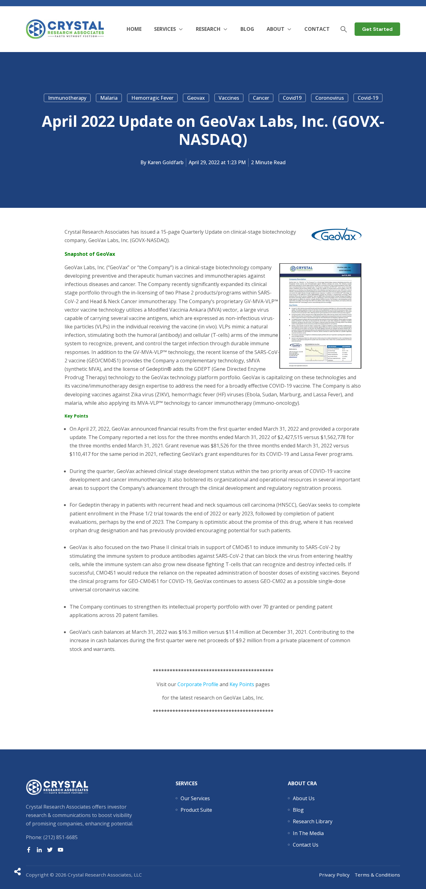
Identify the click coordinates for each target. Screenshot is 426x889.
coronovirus (329, 97)
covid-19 (368, 97)
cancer (261, 97)
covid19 (292, 97)
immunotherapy (67, 97)
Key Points (242, 684)
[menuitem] (195, 798)
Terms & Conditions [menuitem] (377, 875)
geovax (196, 97)
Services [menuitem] (186, 783)
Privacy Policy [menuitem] (334, 875)
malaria (109, 97)
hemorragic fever (152, 97)
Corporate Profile (197, 684)
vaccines (229, 97)
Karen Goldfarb (165, 162)
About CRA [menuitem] (302, 783)
